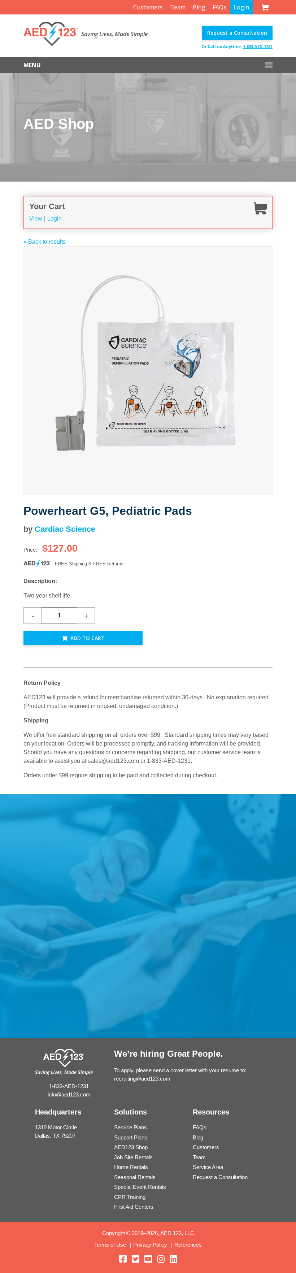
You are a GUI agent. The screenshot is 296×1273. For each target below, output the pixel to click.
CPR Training (129, 1197)
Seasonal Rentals (135, 1177)
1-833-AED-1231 (258, 46)
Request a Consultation (237, 32)
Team (178, 7)
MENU (32, 65)
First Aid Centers (133, 1207)
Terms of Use (110, 1245)
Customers (148, 7)
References (188, 1245)
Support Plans (130, 1137)
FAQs (219, 7)
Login (241, 7)
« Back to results (44, 242)
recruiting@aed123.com (142, 1079)
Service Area (208, 1167)
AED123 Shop (131, 1147)
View (35, 219)
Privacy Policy (150, 1245)
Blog (199, 7)
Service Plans (130, 1127)
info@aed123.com (69, 1094)
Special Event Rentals (140, 1187)
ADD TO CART (87, 638)
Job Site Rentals (133, 1157)
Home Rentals (131, 1167)
